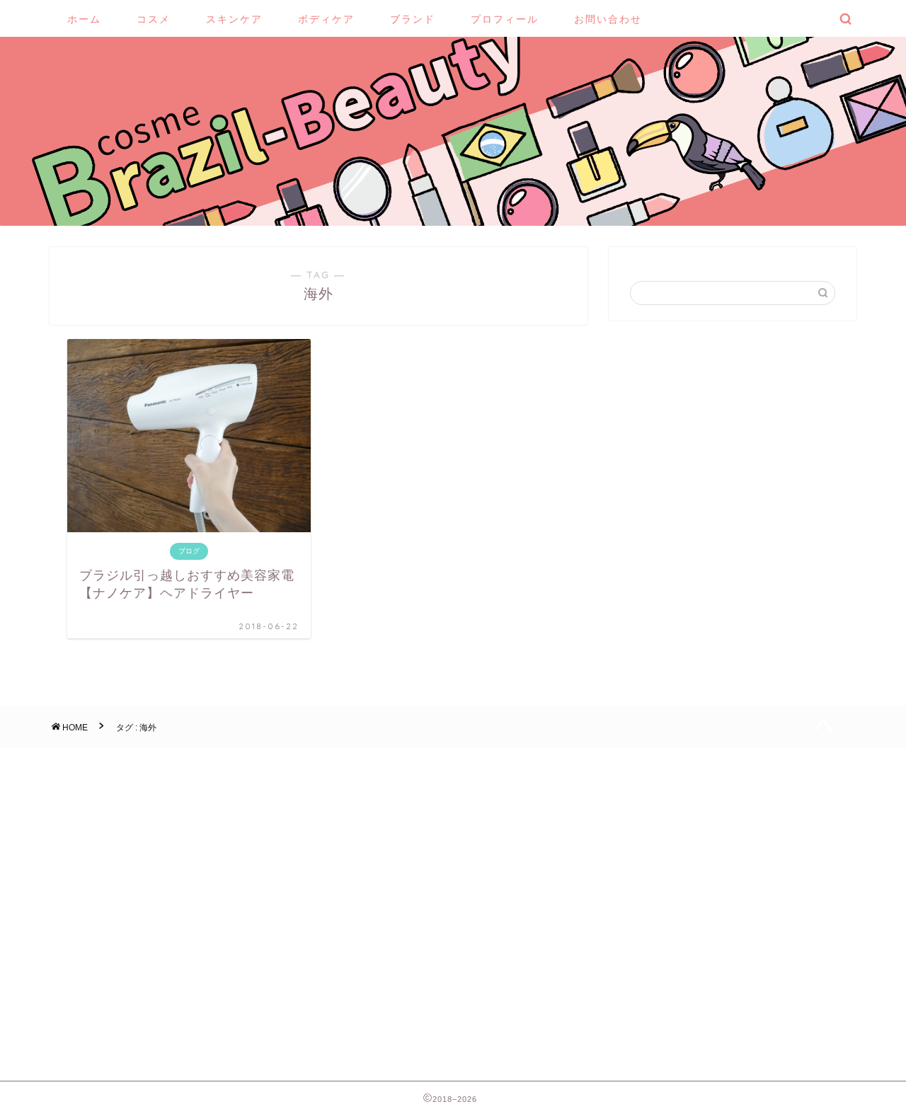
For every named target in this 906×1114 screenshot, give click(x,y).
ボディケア (326, 19)
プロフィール (505, 19)
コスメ (154, 19)
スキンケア (234, 19)
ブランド (412, 19)
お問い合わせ (608, 19)
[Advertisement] (732, 903)
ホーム (84, 19)
